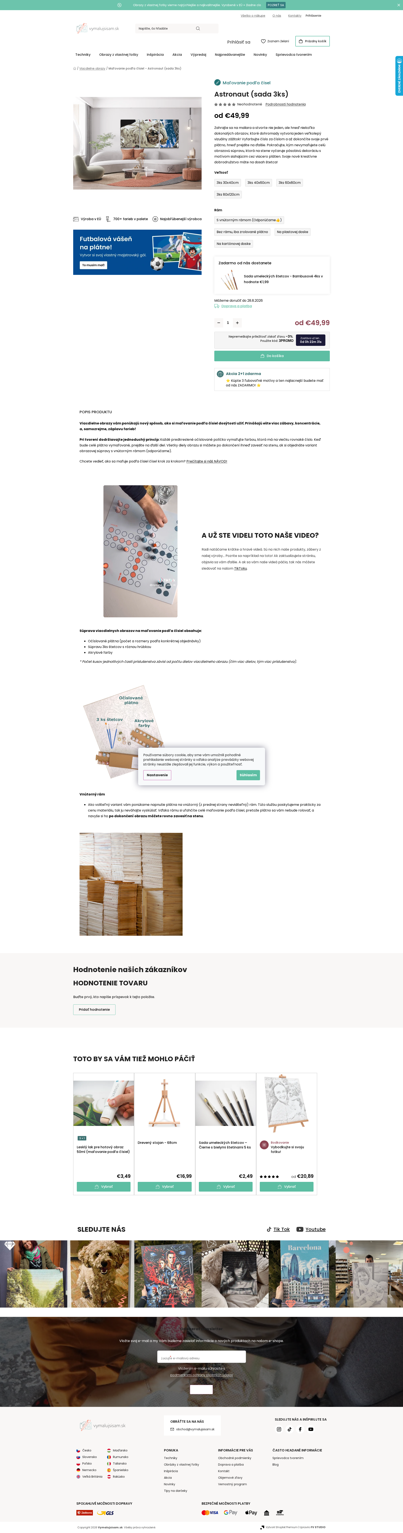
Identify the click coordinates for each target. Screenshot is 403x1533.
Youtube (316, 1229)
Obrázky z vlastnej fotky (181, 1464)
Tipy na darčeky (175, 1491)
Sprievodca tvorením (288, 1458)
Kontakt (224, 1471)
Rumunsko (120, 1457)
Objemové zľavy (230, 1478)
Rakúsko (119, 1476)
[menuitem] (83, 55)
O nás (276, 16)
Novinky (169, 1484)
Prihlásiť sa (238, 42)
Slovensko (89, 1457)
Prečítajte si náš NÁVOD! (206, 461)
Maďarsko (120, 1450)
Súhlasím (248, 775)
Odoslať (201, 1389)
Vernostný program (232, 1484)
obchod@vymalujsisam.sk (195, 1429)
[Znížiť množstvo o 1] (218, 322)
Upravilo (313, 1527)
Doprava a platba (236, 306)
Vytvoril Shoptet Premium (282, 1527)
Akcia (168, 1478)
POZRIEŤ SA (276, 5)
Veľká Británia (92, 1476)
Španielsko (120, 1470)
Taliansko (120, 1463)
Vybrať (107, 1186)
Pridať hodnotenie (94, 1009)
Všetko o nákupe (253, 16)
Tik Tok (282, 1229)
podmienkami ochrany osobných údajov (201, 1375)
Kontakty (294, 16)
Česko (86, 1450)
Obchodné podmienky (234, 1458)
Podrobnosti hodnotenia (285, 104)
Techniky (170, 1458)
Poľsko (87, 1463)
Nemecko (89, 1470)
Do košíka (275, 355)
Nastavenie (157, 775)
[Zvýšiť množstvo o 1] (237, 322)
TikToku (240, 568)
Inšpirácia (171, 1471)
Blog (275, 1464)
